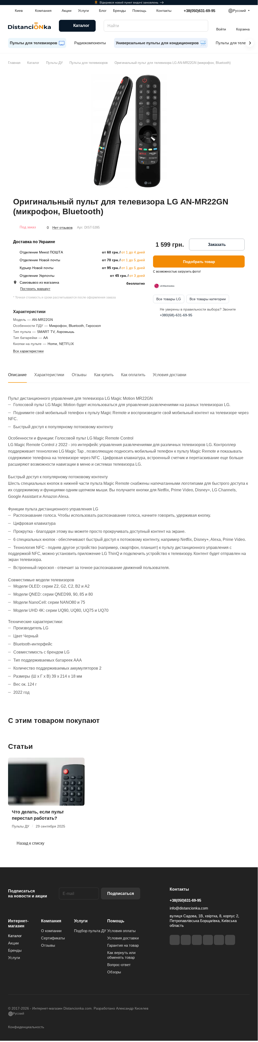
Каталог (15, 936)
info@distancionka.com (189, 908)
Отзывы (79, 375)
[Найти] (202, 26)
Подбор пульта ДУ (90, 931)
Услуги (14, 958)
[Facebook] (175, 940)
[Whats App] (230, 940)
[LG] (164, 286)
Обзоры (114, 972)
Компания (51, 921)
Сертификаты (53, 938)
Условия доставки (169, 375)
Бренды (15, 950)
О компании (51, 931)
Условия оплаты (121, 931)
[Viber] (219, 940)
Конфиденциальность (26, 1027)
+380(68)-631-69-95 (176, 315)
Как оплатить (133, 375)
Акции (13, 943)
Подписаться (120, 893)
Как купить (104, 375)
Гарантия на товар (123, 945)
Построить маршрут (35, 289)
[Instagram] (186, 940)
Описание (17, 375)
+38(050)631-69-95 (199, 11)
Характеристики (49, 375)
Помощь (115, 921)
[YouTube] (208, 940)
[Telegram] (197, 940)
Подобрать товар (199, 261)
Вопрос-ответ (119, 965)
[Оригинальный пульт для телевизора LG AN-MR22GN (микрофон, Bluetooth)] (129, 131)
